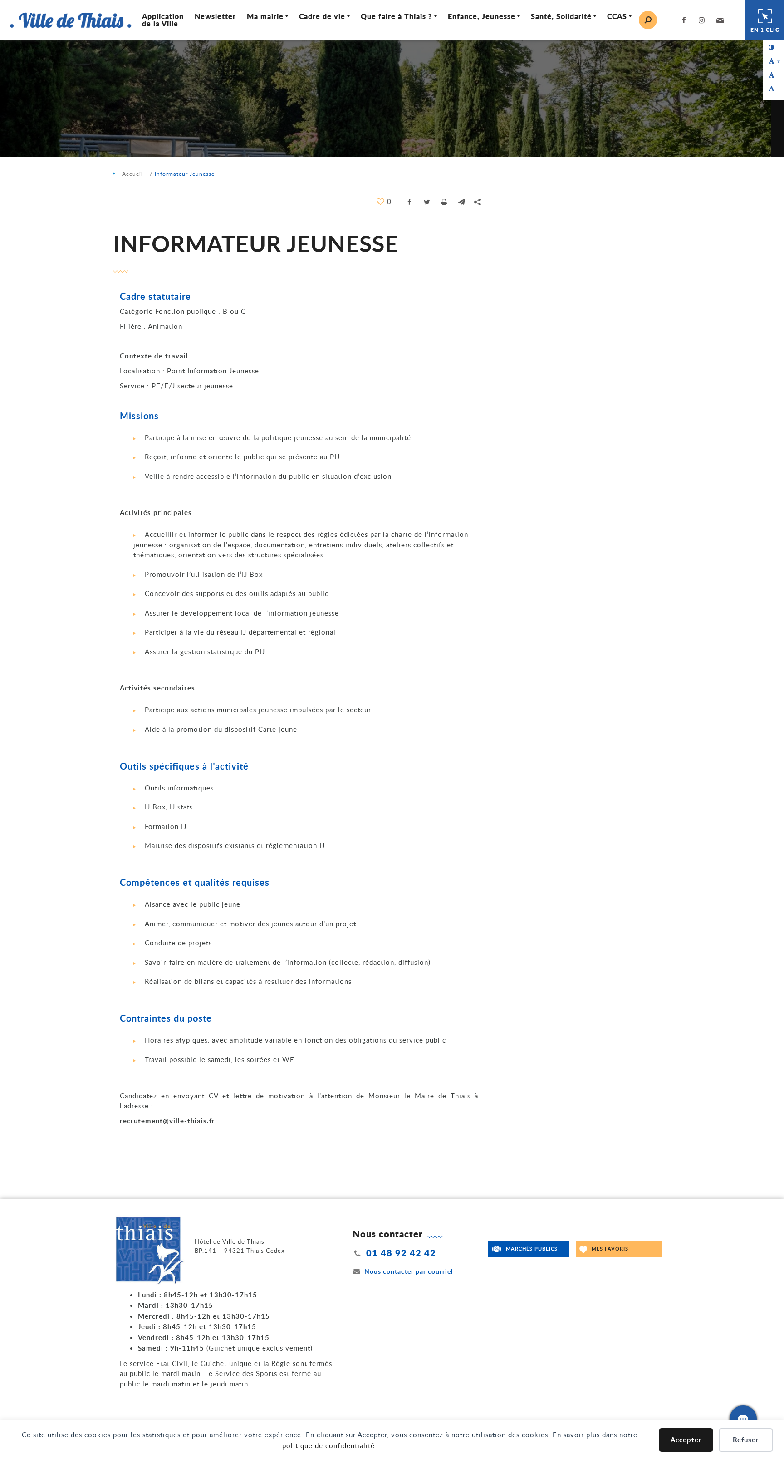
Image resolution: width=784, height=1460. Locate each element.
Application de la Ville (163, 20)
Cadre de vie (322, 16)
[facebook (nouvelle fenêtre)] (686, 20)
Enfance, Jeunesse (481, 16)
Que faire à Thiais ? (396, 16)
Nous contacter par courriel (408, 1271)
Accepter (686, 1440)
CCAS (617, 16)
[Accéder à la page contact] (743, 1419)
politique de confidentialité (328, 1445)
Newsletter (215, 16)
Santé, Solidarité (561, 16)
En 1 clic (764, 30)
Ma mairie (265, 16)
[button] (719, 20)
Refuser (746, 1440)
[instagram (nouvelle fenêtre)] (704, 20)
